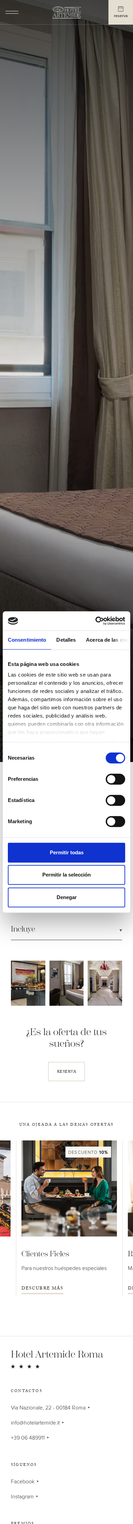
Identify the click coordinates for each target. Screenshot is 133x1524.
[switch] (115, 779)
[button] (66, 929)
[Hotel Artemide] (66, 13)
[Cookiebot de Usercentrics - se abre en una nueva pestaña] (95, 620)
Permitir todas (67, 852)
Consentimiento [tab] (27, 640)
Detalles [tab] (66, 640)
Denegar (67, 897)
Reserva (121, 15)
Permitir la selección (66, 875)
